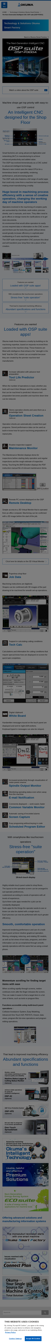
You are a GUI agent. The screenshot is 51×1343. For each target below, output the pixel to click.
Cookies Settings (15, 1338)
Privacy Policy (10, 1332)
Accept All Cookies (33, 1338)
